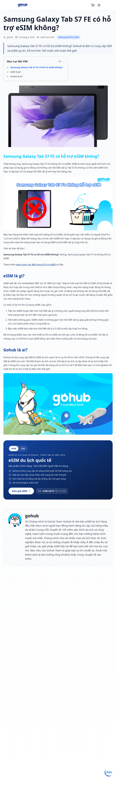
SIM (23, 448)
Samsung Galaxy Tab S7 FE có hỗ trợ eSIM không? (36, 67)
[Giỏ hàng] (93, 5)
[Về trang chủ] (22, 5)
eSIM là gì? (15, 71)
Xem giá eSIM (19, 491)
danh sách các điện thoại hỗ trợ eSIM (36, 264)
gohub (32, 515)
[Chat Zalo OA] (109, 772)
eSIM (13, 448)
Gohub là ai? (16, 76)
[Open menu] (99, 5)
